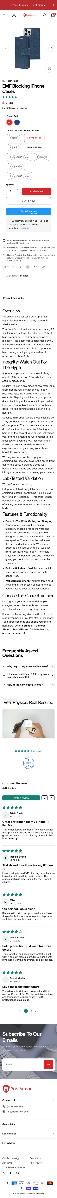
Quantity (10, 185)
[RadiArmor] (17, 1092)
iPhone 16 (42, 157)
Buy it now (28, 200)
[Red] (9, 122)
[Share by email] (36, 267)
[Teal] (17, 122)
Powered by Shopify (36, 1193)
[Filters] (45, 797)
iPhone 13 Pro (34, 147)
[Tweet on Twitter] (20, 267)
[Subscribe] (48, 1064)
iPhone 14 (15, 137)
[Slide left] (4, 5)
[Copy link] (43, 267)
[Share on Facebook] (13, 267)
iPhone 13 (15, 147)
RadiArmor (10, 80)
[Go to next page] (36, 1011)
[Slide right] (53, 5)
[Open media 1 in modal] (28, 48)
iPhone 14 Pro (34, 137)
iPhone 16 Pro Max (19, 176)
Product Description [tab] (14, 298)
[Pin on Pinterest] (28, 267)
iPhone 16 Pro (17, 166)
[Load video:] (28, 724)
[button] (4, 15)
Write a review (21, 797)
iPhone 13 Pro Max (19, 157)
